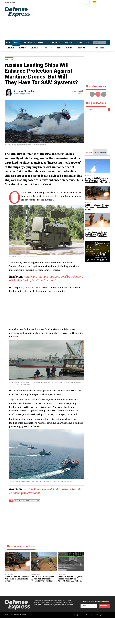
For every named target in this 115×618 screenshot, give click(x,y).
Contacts (81, 48)
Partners (69, 48)
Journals (34, 48)
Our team (22, 48)
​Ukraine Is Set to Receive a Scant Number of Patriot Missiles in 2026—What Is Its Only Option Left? (96, 181)
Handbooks (48, 48)
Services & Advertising (87, 615)
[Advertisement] (73, 22)
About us (10, 48)
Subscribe (104, 606)
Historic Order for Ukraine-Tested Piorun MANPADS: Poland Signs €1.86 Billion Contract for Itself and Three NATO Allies (97, 236)
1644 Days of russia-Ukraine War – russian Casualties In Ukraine (17, 579)
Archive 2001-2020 (99, 48)
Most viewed (100, 152)
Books (59, 48)
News (11, 59)
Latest (89, 152)
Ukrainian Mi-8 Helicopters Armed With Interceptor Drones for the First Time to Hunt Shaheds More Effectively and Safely (43, 581)
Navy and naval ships (22, 500)
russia (33, 500)
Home (6, 59)
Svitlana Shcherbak (24, 91)
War (38, 500)
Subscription (99, 615)
